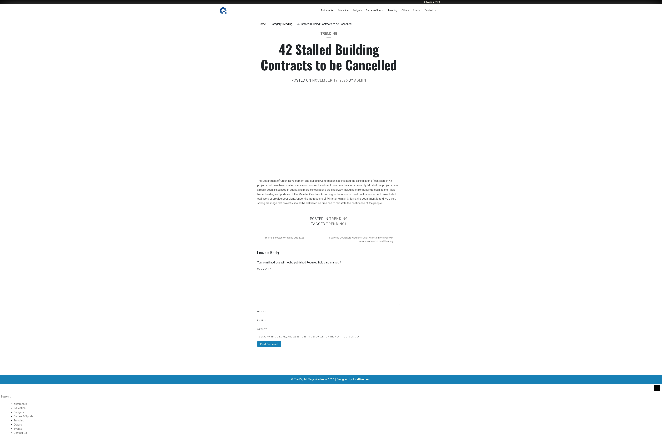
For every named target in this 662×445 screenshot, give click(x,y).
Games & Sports (375, 10)
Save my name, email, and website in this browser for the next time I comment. (311, 337)
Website (262, 329)
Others (405, 10)
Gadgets (357, 10)
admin (360, 80)
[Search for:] (331, 396)
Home (262, 24)
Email (261, 320)
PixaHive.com (361, 379)
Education (343, 10)
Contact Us (431, 10)
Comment (264, 269)
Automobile (327, 10)
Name (261, 311)
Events (416, 10)
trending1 (336, 224)
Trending (392, 10)
